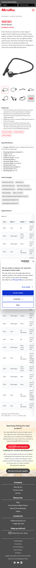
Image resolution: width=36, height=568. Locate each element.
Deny (18, 305)
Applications (6, 135)
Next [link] (21, 415)
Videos (18, 511)
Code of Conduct (18, 549)
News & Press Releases (18, 508)
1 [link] (11, 415)
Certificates (18, 552)
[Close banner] (33, 261)
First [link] (2, 415)
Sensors (5, 16)
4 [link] (15, 415)
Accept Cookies (18, 293)
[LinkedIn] (21, 563)
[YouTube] (18, 563)
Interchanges (18, 132)
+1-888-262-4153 (18, 523)
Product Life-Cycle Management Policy (18, 558)
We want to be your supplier (18, 471)
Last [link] (24, 415)
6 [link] (18, 415)
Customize (16, 299)
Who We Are (18, 487)
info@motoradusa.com (18, 521)
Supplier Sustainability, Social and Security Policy (18, 555)
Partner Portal (18, 490)
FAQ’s (18, 502)
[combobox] (7, 5)
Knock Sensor (16, 16)
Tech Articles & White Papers (18, 505)
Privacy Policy (18, 280)
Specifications (7, 132)
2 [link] (12, 415)
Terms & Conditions (18, 546)
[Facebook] (15, 563)
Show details (26, 287)
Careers (18, 493)
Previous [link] (7, 415)
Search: (4, 216)
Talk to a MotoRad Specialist (18, 447)
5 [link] (17, 415)
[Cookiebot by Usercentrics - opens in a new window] (21, 261)
